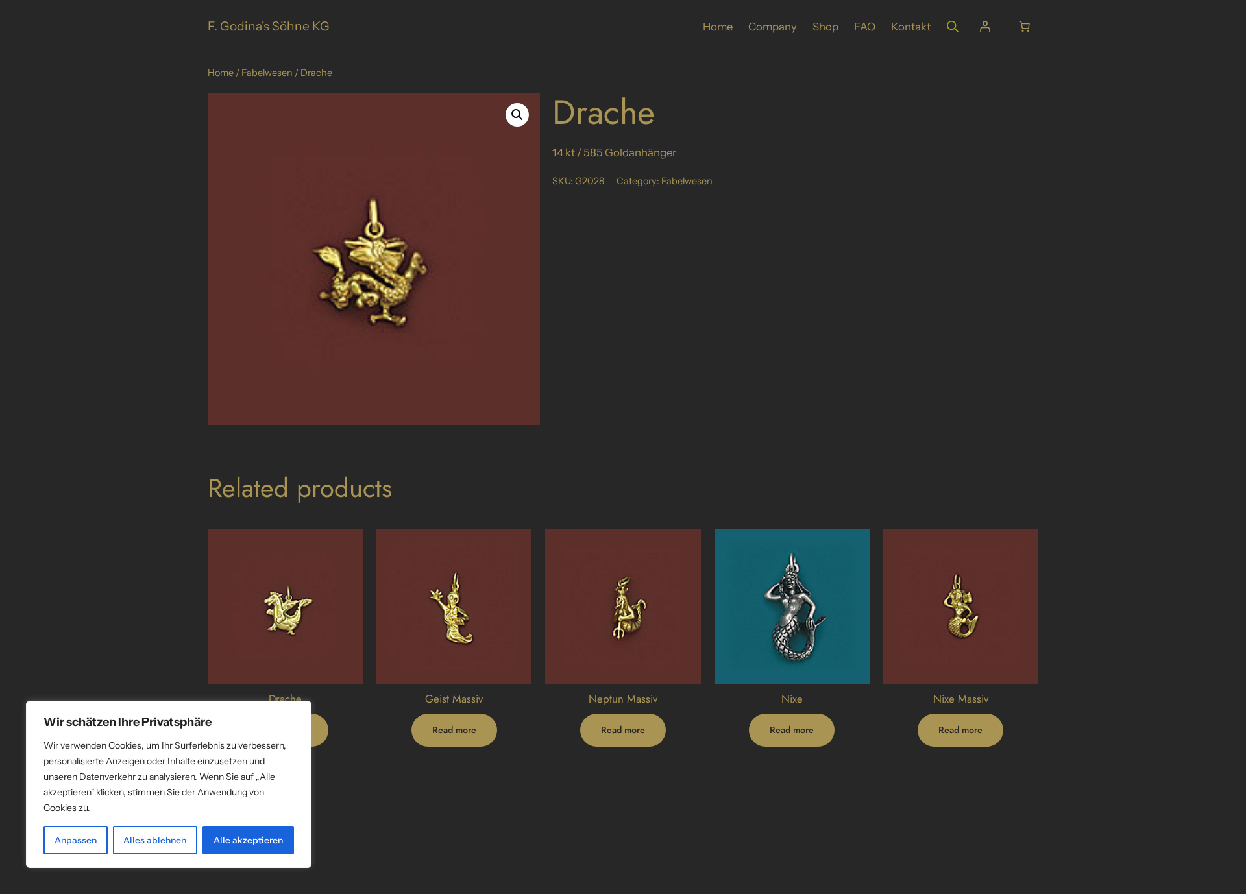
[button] (517, 115)
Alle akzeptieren (248, 840)
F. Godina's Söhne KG (269, 26)
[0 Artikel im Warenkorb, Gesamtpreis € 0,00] (1024, 26)
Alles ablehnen (154, 840)
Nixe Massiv (960, 698)
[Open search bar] (952, 26)
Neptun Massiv (623, 698)
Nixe (792, 698)
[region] (169, 784)
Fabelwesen (267, 73)
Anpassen (76, 840)
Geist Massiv (454, 698)
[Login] (985, 26)
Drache (285, 698)
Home (221, 73)
